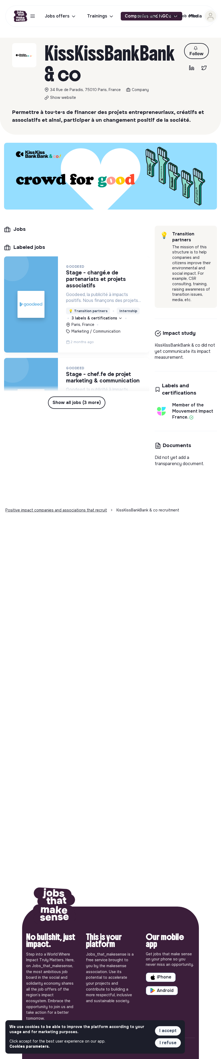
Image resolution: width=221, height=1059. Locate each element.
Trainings (97, 16)
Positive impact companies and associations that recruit (56, 510)
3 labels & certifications (94, 318)
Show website (63, 97)
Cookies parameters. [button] (29, 1046)
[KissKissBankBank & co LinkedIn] (191, 68)
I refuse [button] (168, 1043)
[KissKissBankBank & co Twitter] (204, 68)
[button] (196, 51)
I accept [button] (168, 1030)
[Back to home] (54, 906)
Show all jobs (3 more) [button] (77, 402)
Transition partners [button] (88, 311)
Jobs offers (57, 16)
